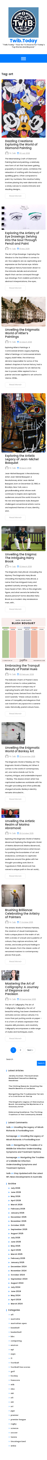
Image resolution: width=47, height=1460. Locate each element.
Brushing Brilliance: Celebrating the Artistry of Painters (22, 913)
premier (15, 1415)
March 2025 (17, 1254)
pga (13, 1411)
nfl (12, 1397)
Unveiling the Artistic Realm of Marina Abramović (20, 824)
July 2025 (15, 1237)
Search (9, 1059)
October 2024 (18, 1275)
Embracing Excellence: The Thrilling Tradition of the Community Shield (25, 1113)
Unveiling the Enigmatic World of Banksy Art (22, 749)
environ (14, 1345)
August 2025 (17, 1233)
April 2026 (16, 1200)
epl (12, 1349)
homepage (11, 1136)
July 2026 (15, 1188)
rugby (14, 1424)
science (14, 1428)
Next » (30, 1050)
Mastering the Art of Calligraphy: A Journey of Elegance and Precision (22, 989)
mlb (12, 1384)
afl (12, 1314)
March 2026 (17, 1204)
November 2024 (19, 1270)
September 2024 (19, 1279)
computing (16, 1341)
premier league (18, 1419)
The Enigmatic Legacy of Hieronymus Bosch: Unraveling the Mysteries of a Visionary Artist (26, 1104)
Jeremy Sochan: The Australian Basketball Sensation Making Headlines (23, 1078)
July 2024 (15, 1287)
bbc (13, 1336)
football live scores (20, 1367)
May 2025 (15, 1246)
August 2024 (17, 1283)
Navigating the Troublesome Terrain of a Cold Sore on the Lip (26, 1095)
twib (14, 153)
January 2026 (17, 1213)
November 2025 (18, 1221)
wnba (13, 1446)
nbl (12, 1393)
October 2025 (18, 1225)
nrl (12, 1406)
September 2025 (19, 1229)
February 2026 (18, 1209)
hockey (14, 1376)
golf (13, 1371)
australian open (19, 1323)
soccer (14, 1432)
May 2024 (15, 1295)
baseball (15, 1328)
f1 (11, 1358)
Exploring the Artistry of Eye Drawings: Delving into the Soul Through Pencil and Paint (22, 238)
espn (13, 1354)
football (15, 1363)
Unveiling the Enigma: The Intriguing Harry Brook (21, 557)
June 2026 (16, 1192)
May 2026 (15, 1196)
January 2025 (17, 1262)
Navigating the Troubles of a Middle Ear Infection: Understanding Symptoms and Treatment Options (24, 1148)
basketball (16, 1332)
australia (15, 1319)
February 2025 (18, 1258)
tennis (14, 1437)
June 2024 (16, 1291)
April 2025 (16, 1250)
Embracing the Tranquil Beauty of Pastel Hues (22, 667)
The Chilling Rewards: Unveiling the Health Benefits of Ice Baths (25, 1087)
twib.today (23, 40)
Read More (14, 196)
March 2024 (17, 1303)
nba (13, 1389)
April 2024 (16, 1299)
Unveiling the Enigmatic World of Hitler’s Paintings (22, 333)
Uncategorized (18, 1441)
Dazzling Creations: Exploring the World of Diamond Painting (21, 144)
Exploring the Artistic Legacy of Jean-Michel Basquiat (22, 459)
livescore (15, 1380)
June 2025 (16, 1242)
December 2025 (19, 1217)
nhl (12, 1402)
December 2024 (19, 1266)
